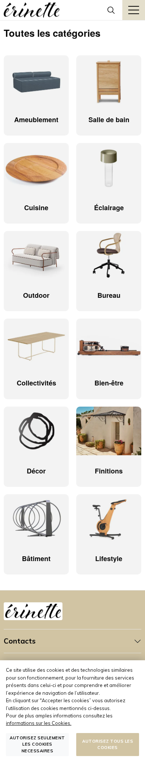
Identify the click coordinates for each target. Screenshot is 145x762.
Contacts (20, 640)
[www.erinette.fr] (31, 10)
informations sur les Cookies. (38, 723)
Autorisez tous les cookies (107, 744)
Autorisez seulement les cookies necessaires (37, 744)
